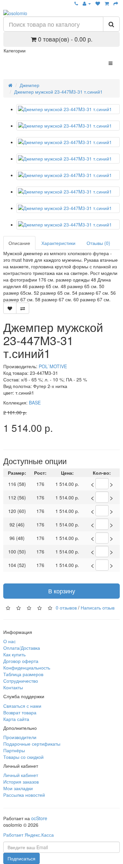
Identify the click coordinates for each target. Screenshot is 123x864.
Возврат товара (19, 712)
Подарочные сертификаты (31, 743)
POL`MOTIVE (53, 366)
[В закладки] (9, 308)
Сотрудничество (20, 680)
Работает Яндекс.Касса (28, 834)
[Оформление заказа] (115, 3)
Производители (19, 737)
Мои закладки (18, 788)
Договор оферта (20, 661)
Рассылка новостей (24, 794)
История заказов (21, 781)
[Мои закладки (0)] (97, 3)
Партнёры (14, 750)
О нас (9, 641)
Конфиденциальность (26, 667)
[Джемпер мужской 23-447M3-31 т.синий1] (68, 109)
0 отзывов (66, 607)
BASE (35, 402)
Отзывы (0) (98, 243)
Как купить (14, 654)
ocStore (39, 818)
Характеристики (58, 243)
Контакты (13, 687)
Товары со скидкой (23, 757)
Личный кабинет (20, 775)
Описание (19, 243)
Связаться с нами (22, 705)
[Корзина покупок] (107, 3)
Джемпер (29, 85)
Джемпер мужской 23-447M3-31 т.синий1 (58, 91)
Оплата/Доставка (21, 647)
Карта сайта (16, 719)
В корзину (61, 590)
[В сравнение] (22, 308)
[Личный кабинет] (87, 3)
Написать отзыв (97, 607)
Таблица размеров (23, 674)
